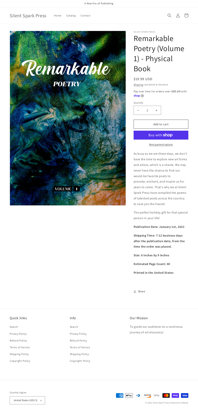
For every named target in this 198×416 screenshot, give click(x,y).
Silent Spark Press (161, 402)
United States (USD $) (25, 400)
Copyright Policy (20, 361)
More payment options (161, 144)
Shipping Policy (19, 354)
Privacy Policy (18, 333)
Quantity (138, 102)
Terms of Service (20, 347)
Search (14, 327)
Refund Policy (18, 340)
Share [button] (141, 291)
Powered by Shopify (179, 402)
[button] (169, 15)
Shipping (138, 84)
